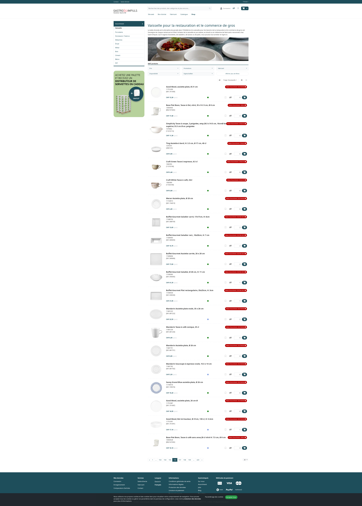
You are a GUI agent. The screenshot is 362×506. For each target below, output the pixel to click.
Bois (116, 51)
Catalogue (184, 14)
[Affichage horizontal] (246, 80)
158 (184, 460)
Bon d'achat (162, 14)
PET (116, 63)
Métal (117, 48)
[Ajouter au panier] (244, 97)
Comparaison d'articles (122, 488)
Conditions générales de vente (179, 481)
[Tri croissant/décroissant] (219, 80)
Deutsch (158, 482)
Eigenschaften (188, 74)
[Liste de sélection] (238, 8)
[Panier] (243, 8)
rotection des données (192, 499)
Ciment (117, 55)
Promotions (187, 68)
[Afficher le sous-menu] (142, 23)
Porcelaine (119, 32)
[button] (236, 86)
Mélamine (118, 40)
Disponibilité (153, 74)
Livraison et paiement (176, 490)
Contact (140, 488)
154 (165, 460)
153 (160, 460)
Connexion (117, 481)
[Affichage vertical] (241, 80)
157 (179, 460)
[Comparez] (230, 97)
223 (198, 460)
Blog (199, 490)
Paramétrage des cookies (214, 497)
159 (189, 460)
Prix (150, 68)
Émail (117, 44)
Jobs (199, 487)
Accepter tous (231, 497)
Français (245, 1)
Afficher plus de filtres (232, 74)
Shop (193, 14)
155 (170, 460)
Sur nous (201, 481)
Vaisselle (118, 28)
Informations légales (176, 484)
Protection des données (177, 487)
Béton (117, 59)
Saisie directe (142, 481)
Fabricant (173, 14)
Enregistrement (119, 485)
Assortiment (119, 24)
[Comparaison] (234, 8)
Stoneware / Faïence (122, 36)
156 (175, 460)
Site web (151, 14)
